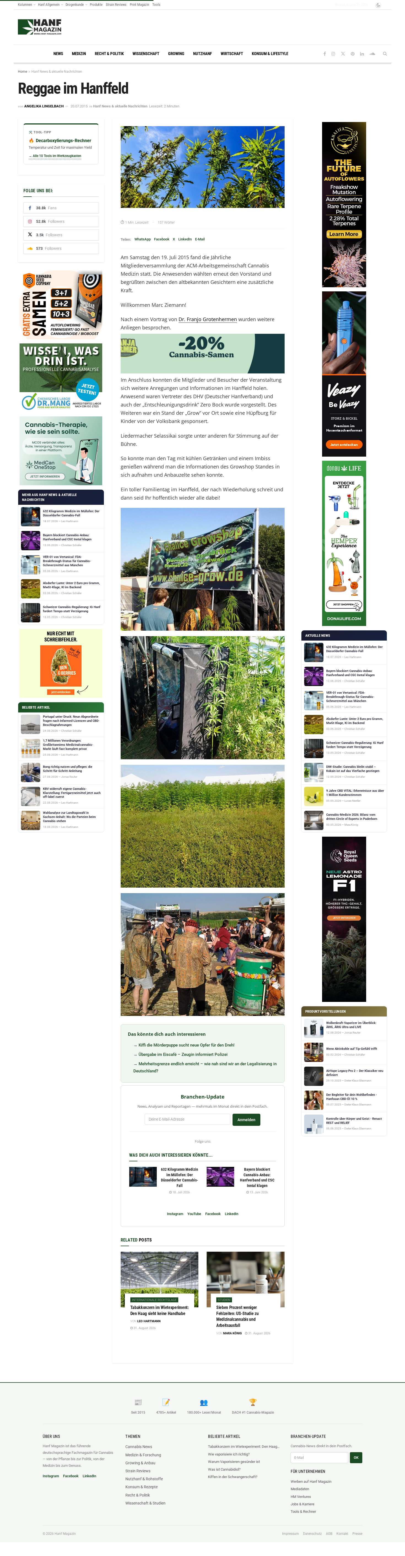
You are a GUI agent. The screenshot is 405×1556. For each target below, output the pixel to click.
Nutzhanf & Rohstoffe (144, 1479)
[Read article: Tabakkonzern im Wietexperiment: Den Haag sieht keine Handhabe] (160, 1279)
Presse (357, 1534)
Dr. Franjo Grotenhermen (208, 319)
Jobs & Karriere (302, 1504)
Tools (156, 4)
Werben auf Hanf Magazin (311, 1481)
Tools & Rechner (303, 1511)
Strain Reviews (116, 4)
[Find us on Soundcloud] (372, 53)
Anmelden (246, 1120)
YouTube (194, 1214)
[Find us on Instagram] (333, 53)
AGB (329, 1534)
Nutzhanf (202, 53)
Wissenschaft (146, 53)
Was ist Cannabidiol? (224, 1469)
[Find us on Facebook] (324, 53)
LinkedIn (185, 239)
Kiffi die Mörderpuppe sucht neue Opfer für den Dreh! (186, 1045)
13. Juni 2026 (258, 1192)
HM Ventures (301, 1497)
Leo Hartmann (149, 1321)
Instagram (175, 1214)
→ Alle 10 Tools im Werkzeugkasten (55, 156)
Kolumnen (25, 4)
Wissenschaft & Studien (145, 1503)
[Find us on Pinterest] (353, 53)
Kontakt (342, 1534)
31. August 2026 (144, 1328)
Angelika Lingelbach (44, 106)
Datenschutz (312, 1534)
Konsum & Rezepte (141, 1487)
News (58, 53)
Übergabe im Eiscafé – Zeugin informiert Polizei (183, 1054)
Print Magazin (139, 4)
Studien (224, 1300)
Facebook (161, 239)
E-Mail (200, 239)
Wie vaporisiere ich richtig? (229, 1454)
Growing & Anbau (140, 1463)
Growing (176, 53)
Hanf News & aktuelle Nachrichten (56, 72)
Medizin (79, 53)
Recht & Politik (109, 53)
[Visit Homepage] (39, 27)
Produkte (96, 4)
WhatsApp (142, 239)
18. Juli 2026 (181, 1192)
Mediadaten (300, 1489)
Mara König (232, 1333)
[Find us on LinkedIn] (362, 53)
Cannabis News (138, 1446)
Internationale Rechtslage (154, 1300)
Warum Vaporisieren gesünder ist (234, 1462)
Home (22, 72)
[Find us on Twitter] (343, 53)
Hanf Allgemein (49, 4)
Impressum (290, 1534)
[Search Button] (385, 53)
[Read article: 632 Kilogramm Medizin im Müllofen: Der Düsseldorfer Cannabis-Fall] (143, 1177)
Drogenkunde (75, 4)
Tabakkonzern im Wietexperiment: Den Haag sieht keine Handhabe (244, 1446)
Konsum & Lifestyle (270, 53)
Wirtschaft (232, 53)
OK (356, 1457)
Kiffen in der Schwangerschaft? (232, 1477)
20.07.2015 (79, 106)
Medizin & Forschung (143, 1455)
